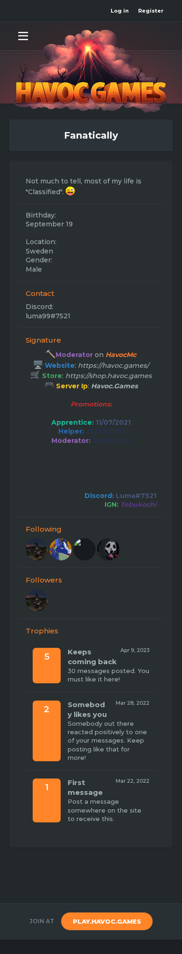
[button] (23, 35)
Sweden (39, 251)
